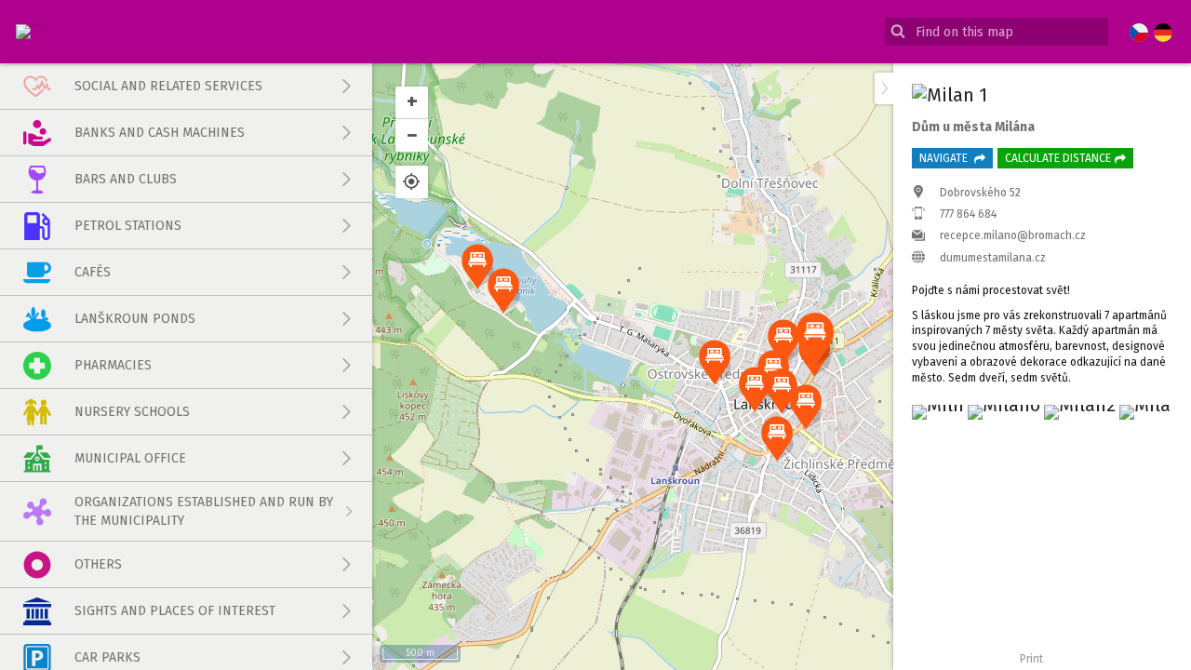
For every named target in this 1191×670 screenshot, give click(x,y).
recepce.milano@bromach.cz (1013, 235)
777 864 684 (968, 214)
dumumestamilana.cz (993, 257)
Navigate (944, 158)
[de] (1163, 33)
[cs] (1139, 33)
